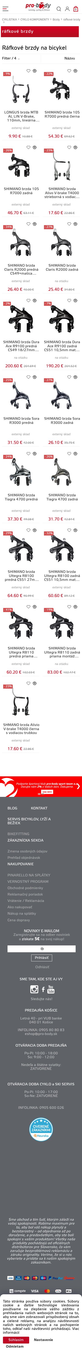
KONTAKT (39, 808)
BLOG (12, 808)
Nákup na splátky (22, 913)
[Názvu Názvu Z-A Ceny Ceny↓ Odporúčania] (65, 58)
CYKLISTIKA (9, 19)
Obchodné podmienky (25, 888)
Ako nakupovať (20, 907)
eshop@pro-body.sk (41, 1034)
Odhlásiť (42, 967)
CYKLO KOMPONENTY (34, 19)
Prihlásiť (42, 958)
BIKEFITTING (18, 834)
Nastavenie (43, 1340)
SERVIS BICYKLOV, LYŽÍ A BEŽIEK (29, 821)
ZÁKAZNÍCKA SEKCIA (26, 840)
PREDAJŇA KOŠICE (41, 1010)
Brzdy (56, 19)
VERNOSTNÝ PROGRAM (28, 881)
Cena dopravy (19, 920)
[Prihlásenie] (67, 9)
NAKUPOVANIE (21, 864)
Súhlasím (16, 1340)
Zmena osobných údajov (27, 851)
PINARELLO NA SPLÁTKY (29, 875)
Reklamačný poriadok (25, 894)
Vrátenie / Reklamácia (26, 901)
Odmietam (15, 1346)
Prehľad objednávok (24, 858)
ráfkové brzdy (17, 32)
